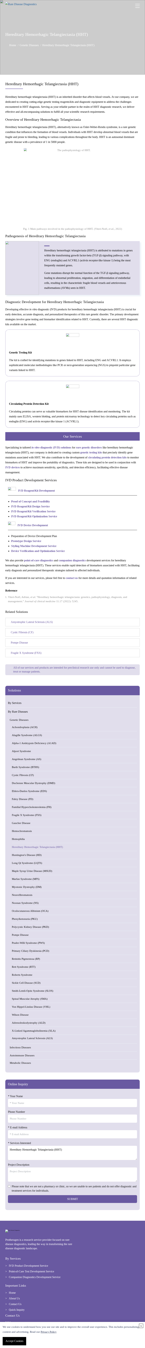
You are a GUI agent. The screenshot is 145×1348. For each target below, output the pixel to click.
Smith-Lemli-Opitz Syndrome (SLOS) (32, 990)
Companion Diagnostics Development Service (34, 1277)
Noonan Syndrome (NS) (25, 903)
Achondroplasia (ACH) (24, 727)
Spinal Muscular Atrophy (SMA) (30, 998)
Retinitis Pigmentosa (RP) (26, 958)
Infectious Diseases (20, 1047)
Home (12, 45)
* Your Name (15, 1096)
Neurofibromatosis (22, 895)
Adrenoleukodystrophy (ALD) (28, 1022)
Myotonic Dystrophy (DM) (27, 887)
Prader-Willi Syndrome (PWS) (28, 942)
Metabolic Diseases (20, 1062)
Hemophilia (18, 839)
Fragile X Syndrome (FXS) (26, 815)
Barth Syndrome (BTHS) (25, 767)
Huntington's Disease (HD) (27, 855)
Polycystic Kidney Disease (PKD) (30, 926)
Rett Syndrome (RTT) (24, 966)
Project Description (18, 1164)
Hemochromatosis (22, 831)
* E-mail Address (17, 1127)
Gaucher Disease (21, 823)
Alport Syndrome (21, 751)
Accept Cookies (14, 1340)
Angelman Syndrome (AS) (26, 759)
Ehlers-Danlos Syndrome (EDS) (29, 791)
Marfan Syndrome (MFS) (25, 879)
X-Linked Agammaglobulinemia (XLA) (34, 1030)
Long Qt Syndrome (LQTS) (27, 863)
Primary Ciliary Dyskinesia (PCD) (30, 950)
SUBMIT (72, 1198)
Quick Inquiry (17, 1309)
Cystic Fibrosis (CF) (23, 775)
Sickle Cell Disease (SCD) (26, 982)
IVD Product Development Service (28, 1265)
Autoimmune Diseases (22, 1055)
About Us (14, 1298)
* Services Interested (19, 1143)
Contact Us (15, 1304)
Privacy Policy (49, 1331)
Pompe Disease (20, 934)
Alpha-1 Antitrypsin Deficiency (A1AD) (34, 743)
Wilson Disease (20, 1014)
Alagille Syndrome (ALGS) (27, 735)
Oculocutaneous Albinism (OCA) (30, 910)
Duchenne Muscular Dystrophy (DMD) (33, 783)
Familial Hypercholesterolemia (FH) (31, 807)
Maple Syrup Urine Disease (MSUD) (32, 871)
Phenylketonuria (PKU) (25, 918)
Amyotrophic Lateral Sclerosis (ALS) (32, 1038)
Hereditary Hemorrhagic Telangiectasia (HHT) (37, 847)
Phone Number (16, 1111)
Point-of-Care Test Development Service (31, 1271)
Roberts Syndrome (22, 974)
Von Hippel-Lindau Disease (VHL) (31, 1006)
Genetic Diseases (29, 45)
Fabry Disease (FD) (22, 799)
